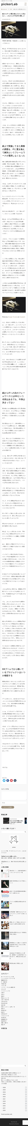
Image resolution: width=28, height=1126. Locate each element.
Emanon (17, 1123)
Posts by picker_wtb (6, 1114)
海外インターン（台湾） (8, 1006)
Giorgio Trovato (12, 317)
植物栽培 (4, 1019)
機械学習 (4, 980)
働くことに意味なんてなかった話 (9, 1080)
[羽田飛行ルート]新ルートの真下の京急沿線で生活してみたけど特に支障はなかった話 (18, 944)
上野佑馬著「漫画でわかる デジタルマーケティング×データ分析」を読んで (18, 913)
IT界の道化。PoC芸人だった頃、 (9, 1074)
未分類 (3, 1017)
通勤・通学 (4, 1022)
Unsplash (22, 317)
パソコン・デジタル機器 (8, 987)
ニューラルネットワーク (8, 978)
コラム (3, 985)
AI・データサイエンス (7, 976)
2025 (15, 1089)
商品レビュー (5, 998)
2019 (15, 1103)
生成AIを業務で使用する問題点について (11, 1073)
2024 (15, 1092)
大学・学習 (5, 999)
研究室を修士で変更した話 (16, 963)
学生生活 (4, 1003)
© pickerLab (14, 1121)
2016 (14, 1110)
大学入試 (4, 1001)
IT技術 (3, 983)
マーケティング (5, 991)
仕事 (2, 992)
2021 (15, 1099)
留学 (2, 1008)
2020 (15, 1101)
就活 (3, 1005)
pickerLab (9, 4)
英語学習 (4, 1021)
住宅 (2, 994)
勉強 (2, 996)
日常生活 (4, 1014)
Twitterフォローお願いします (8, 856)
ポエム (3, 989)
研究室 (3, 1010)
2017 (15, 1108)
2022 (15, 1096)
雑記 (3, 1024)
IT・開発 (4, 982)
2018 (15, 1105)
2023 (15, 1094)
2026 (14, 1087)
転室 (2, 1012)
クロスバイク (5, 1015)
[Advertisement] (14, 377)
